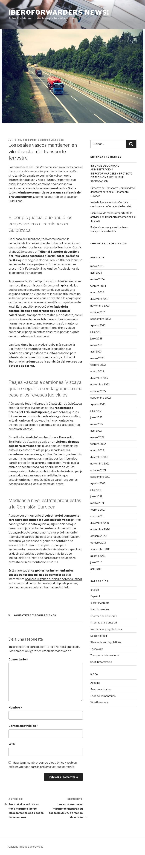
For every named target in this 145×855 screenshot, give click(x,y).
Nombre (15, 707)
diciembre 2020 (99, 522)
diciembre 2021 (99, 456)
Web (11, 744)
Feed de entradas (100, 689)
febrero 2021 (97, 509)
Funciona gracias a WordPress (25, 846)
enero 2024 (97, 292)
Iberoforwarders (50, 140)
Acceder (95, 682)
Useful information (101, 661)
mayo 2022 (96, 424)
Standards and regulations (105, 642)
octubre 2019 (98, 542)
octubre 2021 (98, 470)
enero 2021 (97, 516)
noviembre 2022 (100, 384)
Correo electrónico (23, 726)
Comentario (18, 659)
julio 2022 (96, 410)
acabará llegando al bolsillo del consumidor (53, 579)
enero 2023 (97, 371)
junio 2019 (96, 562)
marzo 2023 (97, 358)
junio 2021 (96, 496)
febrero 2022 (98, 443)
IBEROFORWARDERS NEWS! (58, 12)
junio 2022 (96, 417)
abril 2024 (96, 272)
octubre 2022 (98, 391)
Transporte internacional (104, 655)
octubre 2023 (98, 312)
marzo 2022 (97, 437)
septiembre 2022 (100, 397)
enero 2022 (97, 450)
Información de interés (103, 615)
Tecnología (96, 648)
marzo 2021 (97, 502)
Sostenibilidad (98, 635)
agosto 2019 (97, 555)
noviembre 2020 (100, 529)
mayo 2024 (97, 265)
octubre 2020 (98, 535)
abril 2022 (96, 430)
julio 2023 (96, 331)
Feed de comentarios (103, 695)
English (94, 589)
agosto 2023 (98, 325)
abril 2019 (96, 568)
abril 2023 (96, 351)
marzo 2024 (97, 279)
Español (95, 596)
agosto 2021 (97, 483)
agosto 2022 (98, 404)
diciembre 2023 (99, 298)
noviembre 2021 (99, 463)
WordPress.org (99, 702)
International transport (103, 622)
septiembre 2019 (100, 549)
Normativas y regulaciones (34, 615)
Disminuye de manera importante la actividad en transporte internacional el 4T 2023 (113, 216)
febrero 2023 (98, 364)
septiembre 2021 (100, 476)
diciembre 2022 (99, 377)
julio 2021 (95, 489)
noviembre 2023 (100, 305)
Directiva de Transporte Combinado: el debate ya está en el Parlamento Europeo (112, 191)
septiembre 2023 (100, 318)
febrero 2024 (98, 285)
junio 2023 (96, 338)
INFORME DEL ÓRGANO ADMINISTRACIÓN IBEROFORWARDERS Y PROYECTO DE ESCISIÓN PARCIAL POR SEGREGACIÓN (111, 173)
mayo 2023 (96, 345)
